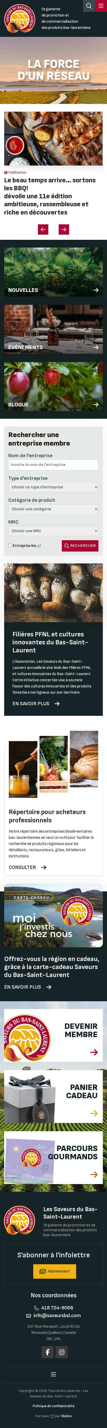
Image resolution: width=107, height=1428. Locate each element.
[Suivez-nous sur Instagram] (62, 1352)
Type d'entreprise (28, 478)
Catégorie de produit (31, 500)
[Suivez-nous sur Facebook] (48, 1352)
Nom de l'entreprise (30, 456)
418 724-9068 (57, 1308)
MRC (13, 522)
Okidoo (66, 1416)
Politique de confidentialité (54, 1406)
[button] (64, 229)
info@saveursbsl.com (57, 1315)
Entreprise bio (24, 545)
